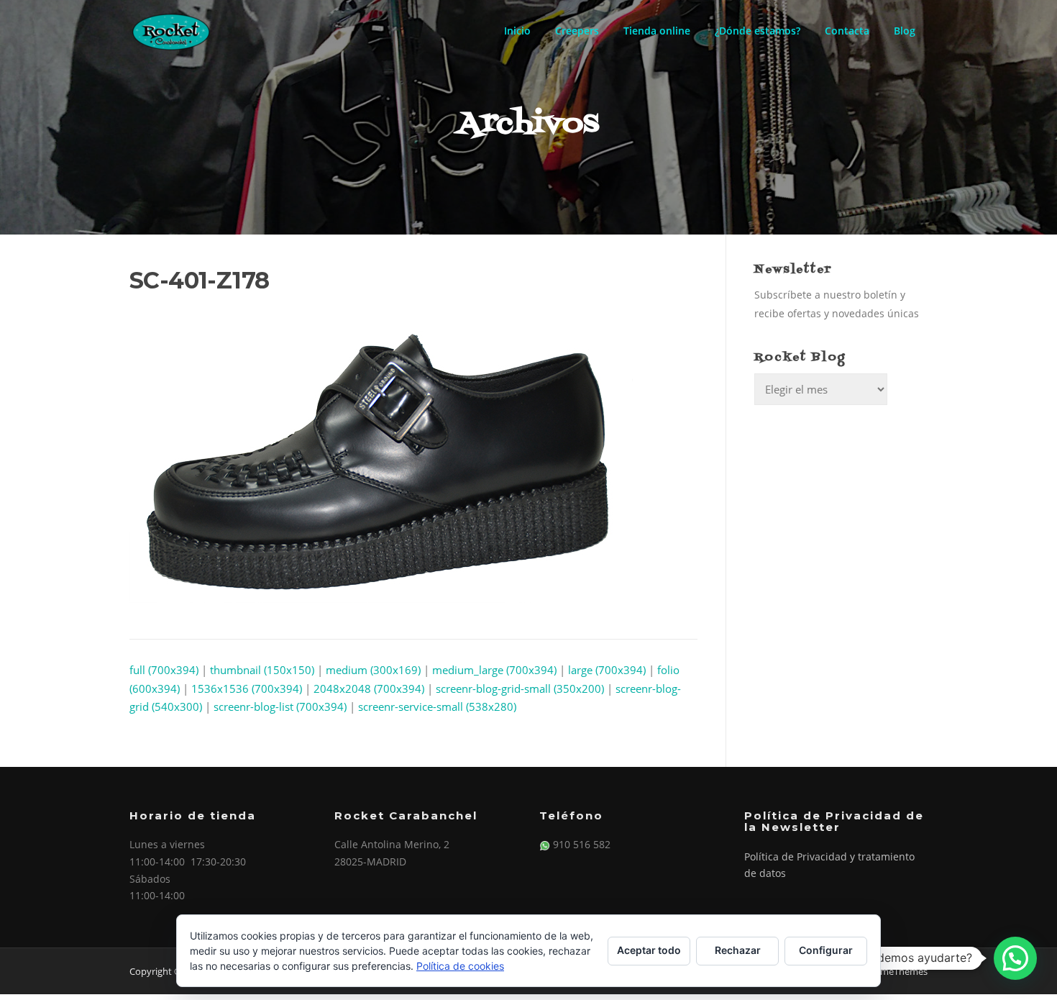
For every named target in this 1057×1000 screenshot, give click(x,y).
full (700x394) (163, 670)
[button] (1015, 958)
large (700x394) (607, 670)
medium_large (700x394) (494, 670)
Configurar (826, 950)
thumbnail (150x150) (262, 670)
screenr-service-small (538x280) (437, 706)
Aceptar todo (649, 950)
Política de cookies (460, 966)
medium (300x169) (373, 670)
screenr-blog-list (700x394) (280, 706)
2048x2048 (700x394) (369, 688)
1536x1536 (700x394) (246, 688)
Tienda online (656, 30)
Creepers (577, 30)
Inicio (517, 30)
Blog (904, 30)
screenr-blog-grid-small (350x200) (520, 688)
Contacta (847, 30)
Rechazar (738, 950)
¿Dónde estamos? (757, 30)
